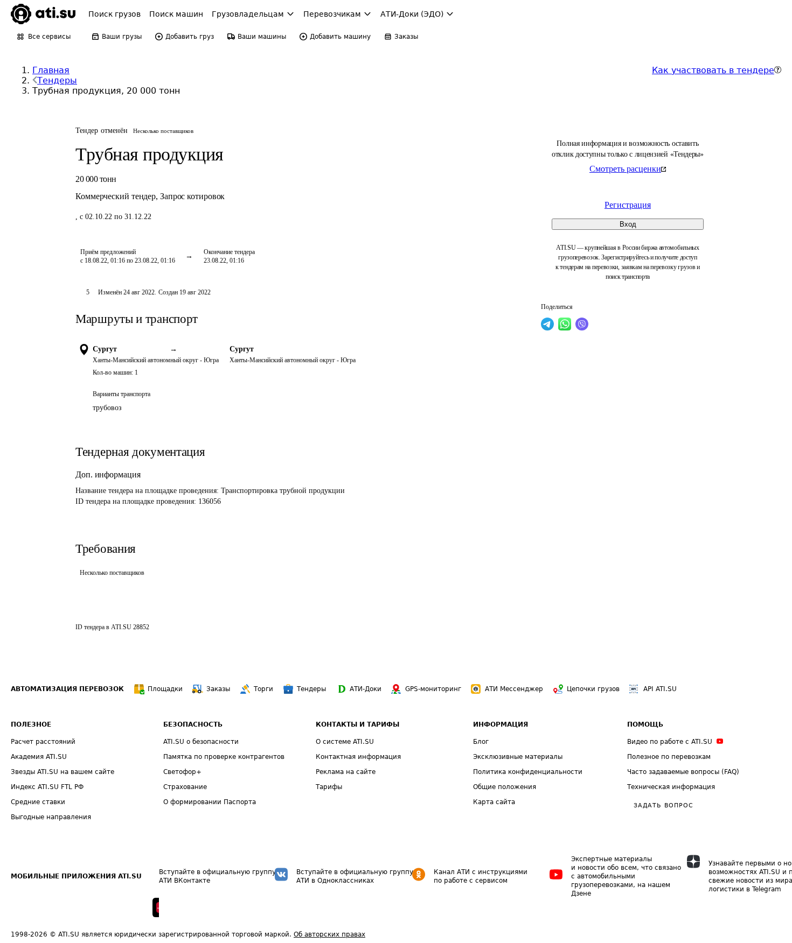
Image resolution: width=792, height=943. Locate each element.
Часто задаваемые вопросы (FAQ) (683, 772)
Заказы (218, 689)
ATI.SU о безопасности (201, 741)
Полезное (31, 724)
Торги (263, 689)
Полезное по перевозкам (669, 757)
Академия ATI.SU (39, 757)
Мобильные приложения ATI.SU (76, 876)
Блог (481, 741)
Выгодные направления (51, 817)
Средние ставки (38, 802)
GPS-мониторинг (433, 689)
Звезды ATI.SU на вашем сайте (62, 772)
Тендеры (57, 80)
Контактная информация (358, 757)
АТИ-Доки (365, 689)
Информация (500, 724)
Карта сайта (494, 802)
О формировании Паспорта (209, 802)
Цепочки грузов (593, 689)
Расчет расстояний (43, 741)
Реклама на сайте (346, 772)
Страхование (185, 787)
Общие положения (504, 787)
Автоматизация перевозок (67, 689)
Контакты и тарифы (357, 724)
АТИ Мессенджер (514, 689)
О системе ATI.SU (345, 741)
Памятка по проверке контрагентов (223, 757)
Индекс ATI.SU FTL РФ (47, 787)
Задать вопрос (663, 805)
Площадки (165, 689)
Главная (51, 70)
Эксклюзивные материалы (517, 757)
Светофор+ (182, 772)
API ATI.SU (660, 689)
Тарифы (329, 787)
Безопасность (193, 724)
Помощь (645, 724)
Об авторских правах (329, 934)
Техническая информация (671, 787)
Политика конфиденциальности (527, 772)
